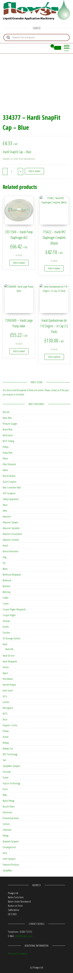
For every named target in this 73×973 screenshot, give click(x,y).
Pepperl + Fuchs (10, 725)
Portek (5, 737)
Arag (4, 557)
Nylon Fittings (8, 800)
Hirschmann (8, 679)
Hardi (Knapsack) (10, 661)
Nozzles (6, 412)
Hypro (5, 673)
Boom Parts (7, 429)
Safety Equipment (10, 499)
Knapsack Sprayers (11, 841)
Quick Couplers (9, 481)
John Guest (8, 690)
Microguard (8, 708)
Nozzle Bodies (9, 476)
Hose (5, 853)
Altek (5, 510)
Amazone (7, 516)
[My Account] (45, 47)
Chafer (6, 597)
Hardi (5, 644)
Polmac (6, 731)
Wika (5, 795)
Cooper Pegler (9, 615)
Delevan (6, 621)
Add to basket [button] (19, 262)
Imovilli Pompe (9, 684)
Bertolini (6, 586)
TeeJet (5, 777)
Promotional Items (11, 818)
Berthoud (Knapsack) (12, 574)
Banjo (5, 568)
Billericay (6, 592)
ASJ (4, 563)
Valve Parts (7, 417)
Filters (5, 458)
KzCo (5, 696)
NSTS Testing (8, 441)
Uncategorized (9, 847)
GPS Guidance (9, 493)
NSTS (5, 713)
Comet (6, 603)
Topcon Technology (11, 783)
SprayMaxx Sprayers (11, 766)
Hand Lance (8, 435)
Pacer (5, 719)
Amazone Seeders (11, 539)
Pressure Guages (10, 423)
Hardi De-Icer (9, 655)
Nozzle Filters (9, 806)
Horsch (6, 667)
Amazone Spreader (11, 528)
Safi (4, 760)
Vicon (5, 789)
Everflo (6, 626)
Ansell (5, 545)
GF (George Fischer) (11, 638)
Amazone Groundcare (12, 534)
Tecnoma (7, 771)
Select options (54, 356)
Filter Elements (9, 464)
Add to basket (34, 171)
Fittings (6, 835)
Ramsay (6, 742)
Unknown (7, 829)
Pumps (6, 447)
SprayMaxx (7, 870)
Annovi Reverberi (10, 551)
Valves (5, 470)
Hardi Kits (9, 649)
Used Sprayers (9, 858)
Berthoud (7, 580)
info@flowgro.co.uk (23, 936)
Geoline (6, 632)
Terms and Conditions (17, 953)
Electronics (7, 812)
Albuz (5, 505)
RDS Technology (10, 754)
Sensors (6, 824)
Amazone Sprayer (10, 522)
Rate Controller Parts (12, 487)
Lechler (6, 702)
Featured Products (11, 864)
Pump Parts (7, 452)
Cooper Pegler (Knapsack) (14, 609)
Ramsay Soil (8, 748)
